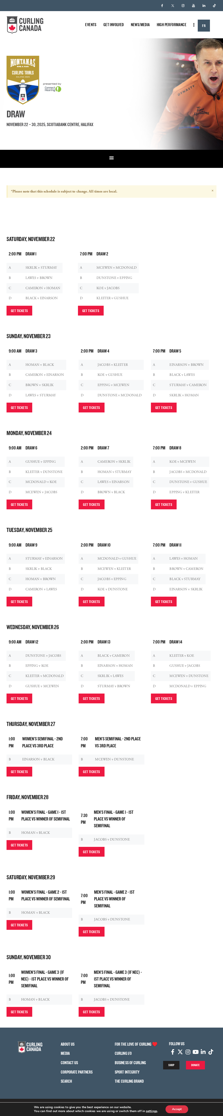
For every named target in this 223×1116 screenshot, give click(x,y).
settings (151, 1111)
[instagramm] (183, 6)
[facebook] (162, 6)
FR (204, 25)
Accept (177, 1109)
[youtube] (193, 6)
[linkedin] (204, 6)
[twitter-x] (173, 6)
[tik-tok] (214, 6)
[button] (111, 157)
